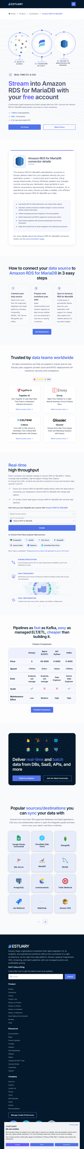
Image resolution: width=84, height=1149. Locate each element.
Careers (11, 1085)
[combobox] (42, 514)
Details (42, 528)
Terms (10, 1095)
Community (12, 1067)
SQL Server (45, 540)
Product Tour (12, 999)
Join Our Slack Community (57, 778)
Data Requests (13, 1098)
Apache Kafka (18, 545)
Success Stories (13, 1064)
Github (10, 1057)
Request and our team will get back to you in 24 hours (48, 551)
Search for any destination (17, 518)
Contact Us (12, 1088)
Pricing (10, 996)
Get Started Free (42, 332)
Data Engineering (14, 1050)
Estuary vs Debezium (15, 1013)
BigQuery (33, 545)
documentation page (35, 239)
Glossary (11, 1047)
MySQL (31, 540)
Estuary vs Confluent (15, 1009)
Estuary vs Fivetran (14, 1002)
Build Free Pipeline (26, 778)
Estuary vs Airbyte (14, 1006)
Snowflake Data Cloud (51, 545)
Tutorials (11, 1044)
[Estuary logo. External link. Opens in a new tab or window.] (11, 1126)
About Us (11, 1081)
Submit (70, 977)
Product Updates (14, 1040)
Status (10, 1102)
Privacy (10, 1092)
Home (13, 14)
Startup (10, 1105)
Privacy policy (73, 1124)
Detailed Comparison (42, 710)
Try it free (25, 127)
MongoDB (60, 540)
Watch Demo (59, 127)
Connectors (33, 14)
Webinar (11, 1054)
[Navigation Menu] (74, 4)
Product (22, 14)
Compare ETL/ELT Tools (16, 1060)
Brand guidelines (14, 1108)
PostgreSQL (17, 540)
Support (11, 1071)
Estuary (10, 989)
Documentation (13, 1033)
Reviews (11, 1019)
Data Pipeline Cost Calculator (18, 1016)
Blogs (10, 1037)
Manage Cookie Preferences (22, 1115)
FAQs (10, 1023)
